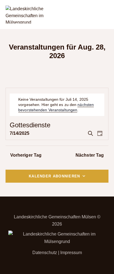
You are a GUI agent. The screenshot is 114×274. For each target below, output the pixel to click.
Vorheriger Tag (26, 155)
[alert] (57, 105)
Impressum (71, 252)
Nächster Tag (90, 155)
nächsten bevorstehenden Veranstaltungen (56, 107)
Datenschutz (44, 252)
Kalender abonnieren (54, 176)
